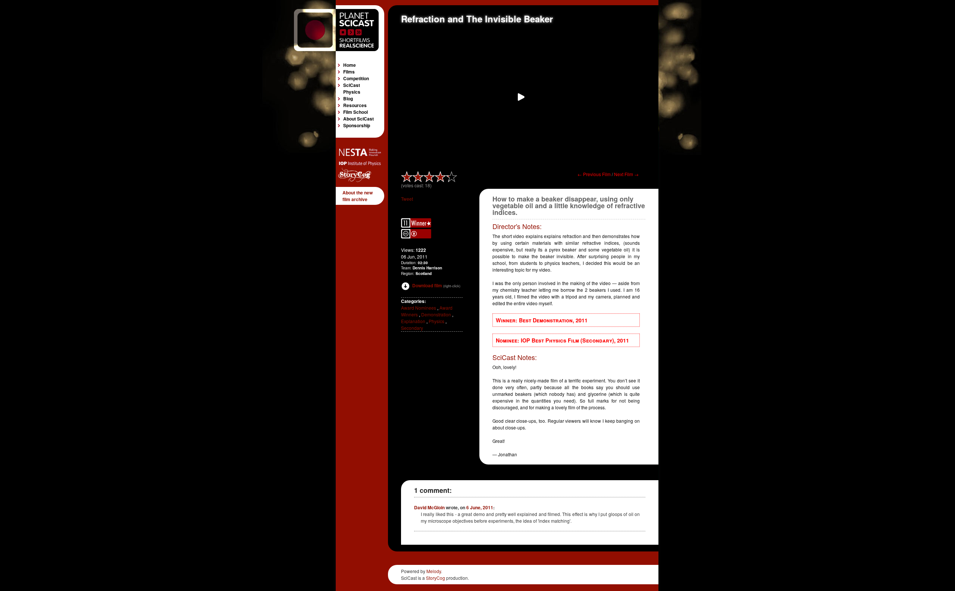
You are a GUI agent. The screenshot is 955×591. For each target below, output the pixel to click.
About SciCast (358, 118)
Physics (436, 321)
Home (349, 65)
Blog (348, 98)
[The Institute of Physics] (358, 164)
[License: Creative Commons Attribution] (416, 236)
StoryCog (435, 578)
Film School (355, 112)
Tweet (407, 199)
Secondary (412, 328)
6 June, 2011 (479, 507)
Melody (433, 571)
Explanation (413, 321)
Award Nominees (418, 307)
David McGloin (429, 507)
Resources (355, 105)
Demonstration (436, 314)
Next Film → (626, 174)
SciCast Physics (351, 88)
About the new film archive (357, 196)
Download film (427, 285)
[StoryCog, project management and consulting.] (358, 180)
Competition (356, 78)
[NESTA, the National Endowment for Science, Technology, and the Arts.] (358, 154)
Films (349, 71)
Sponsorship (356, 125)
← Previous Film (594, 174)
